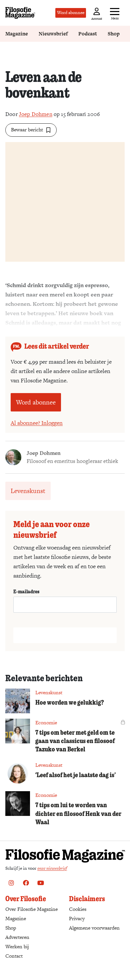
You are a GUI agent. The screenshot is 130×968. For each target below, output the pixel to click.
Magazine (16, 33)
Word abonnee (70, 12)
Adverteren (17, 937)
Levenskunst (28, 490)
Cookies (77, 909)
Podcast (87, 33)
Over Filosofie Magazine (31, 909)
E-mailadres (26, 591)
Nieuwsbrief (53, 33)
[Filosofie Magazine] (20, 13)
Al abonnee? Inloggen (37, 423)
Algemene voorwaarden (94, 927)
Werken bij (17, 946)
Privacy (77, 918)
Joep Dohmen (35, 114)
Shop (114, 33)
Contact (14, 955)
